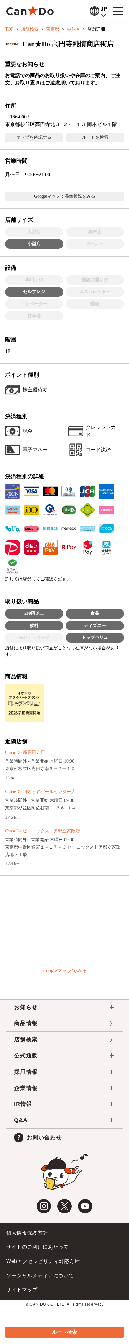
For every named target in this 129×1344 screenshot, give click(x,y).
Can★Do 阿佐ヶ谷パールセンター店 (40, 791)
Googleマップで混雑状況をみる (64, 196)
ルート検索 (64, 1332)
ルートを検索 (95, 137)
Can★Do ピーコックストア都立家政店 (42, 831)
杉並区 (73, 29)
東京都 (52, 29)
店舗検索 (30, 29)
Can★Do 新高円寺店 (25, 752)
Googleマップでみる (64, 970)
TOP (9, 29)
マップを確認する (33, 137)
